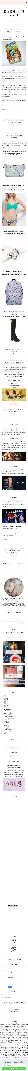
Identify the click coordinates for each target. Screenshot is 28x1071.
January (7, 731)
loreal (7, 1045)
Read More (14, 404)
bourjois (19, 1029)
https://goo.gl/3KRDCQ (18, 274)
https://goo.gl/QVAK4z (17, 233)
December (7, 709)
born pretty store (10, 1029)
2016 (5, 732)
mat (8, 1048)
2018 (5, 706)
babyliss (24, 1026)
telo (19, 1057)
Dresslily (24, 143)
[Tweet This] (14, 126)
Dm (25, 1023)
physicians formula (17, 1054)
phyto (24, 1054)
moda (17, 348)
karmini (16, 411)
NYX (7, 1024)
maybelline (23, 1048)
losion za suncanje (16, 1045)
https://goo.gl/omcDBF (17, 316)
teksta (18, 429)
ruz (22, 1055)
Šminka (14, 940)
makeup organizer (4, 1047)
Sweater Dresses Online (10, 716)
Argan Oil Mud (14, 32)
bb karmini (13, 407)
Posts (3, 995)
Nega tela (14, 943)
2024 (5, 698)
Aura (13, 1023)
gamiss (8, 1037)
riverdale (20, 550)
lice (19, 122)
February (7, 729)
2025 (5, 697)
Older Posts (20, 563)
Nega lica (14, 942)
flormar (2, 1037)
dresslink (26, 1032)
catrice (11, 1031)
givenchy (24, 1037)
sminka (10, 1057)
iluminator (2, 1042)
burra (3, 1031)
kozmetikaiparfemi (4, 1044)
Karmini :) (14, 941)
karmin (11, 411)
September (8, 713)
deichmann (4, 1032)
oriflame (25, 1052)
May (6, 725)
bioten (18, 1027)
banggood (3, 1027)
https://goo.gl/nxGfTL (17, 190)
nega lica (18, 1050)
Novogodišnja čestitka (14, 652)
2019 (5, 705)
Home (14, 565)
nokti (2, 1052)
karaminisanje (18, 409)
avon (17, 1026)
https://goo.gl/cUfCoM (15, 154)
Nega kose (13, 945)
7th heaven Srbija (13, 120)
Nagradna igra (13, 675)
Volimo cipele (14, 752)
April (6, 726)
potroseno (7, 1055)
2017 (5, 708)
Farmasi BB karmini (14, 363)
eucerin (24, 1034)
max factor (15, 1048)
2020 (5, 703)
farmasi (20, 407)
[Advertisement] (14, 827)
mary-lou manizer (14, 1047)
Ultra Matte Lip (17, 1024)
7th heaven (12, 119)
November (8, 710)
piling (1, 1055)
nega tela (25, 1050)
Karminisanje (14, 13)
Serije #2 (14, 425)
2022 (5, 701)
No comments (14, 124)
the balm (25, 1057)
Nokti (14, 946)
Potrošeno (13, 948)
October (7, 712)
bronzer (26, 1029)
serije (8, 552)
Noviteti (14, 947)
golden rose (13, 1041)
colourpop (19, 1031)
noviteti (8, 1052)
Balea (18, 1023)
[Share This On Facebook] (12, 126)
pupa (18, 1055)
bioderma (11, 1027)
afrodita (6, 1026)
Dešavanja (13, 951)
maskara (23, 1047)
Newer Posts (7, 563)
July (6, 722)
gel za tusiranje (16, 1037)
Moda (13, 950)
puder (13, 1055)
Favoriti (14, 949)
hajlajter (25, 1041)
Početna (14, 939)
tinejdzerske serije (16, 552)
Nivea (10, 1024)
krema (13, 1044)
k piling (15, 1042)
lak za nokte (21, 1044)
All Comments (6, 997)
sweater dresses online (13, 143)
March (6, 728)
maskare (2, 1048)
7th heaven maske (5, 1023)
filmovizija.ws (5, 528)
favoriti (23, 1035)
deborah (26, 1031)
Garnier (2, 1024)
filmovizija (12, 550)
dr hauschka (19, 1032)
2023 (5, 699)
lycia (25, 1045)
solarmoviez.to (13, 528)
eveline (2, 1035)
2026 (5, 695)
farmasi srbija (9, 409)
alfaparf (12, 1026)
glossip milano (12, 1039)
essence (4, 1034)
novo (16, 1052)
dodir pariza (11, 1032)
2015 (5, 733)
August (7, 721)
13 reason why (13, 548)
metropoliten (3, 1050)
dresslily (11, 348)
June (6, 724)
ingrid (9, 1042)
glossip (2, 1039)
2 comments (14, 351)
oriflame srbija (7, 1054)
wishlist (19, 349)
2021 (5, 702)
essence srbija (14, 1034)
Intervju (14, 751)
